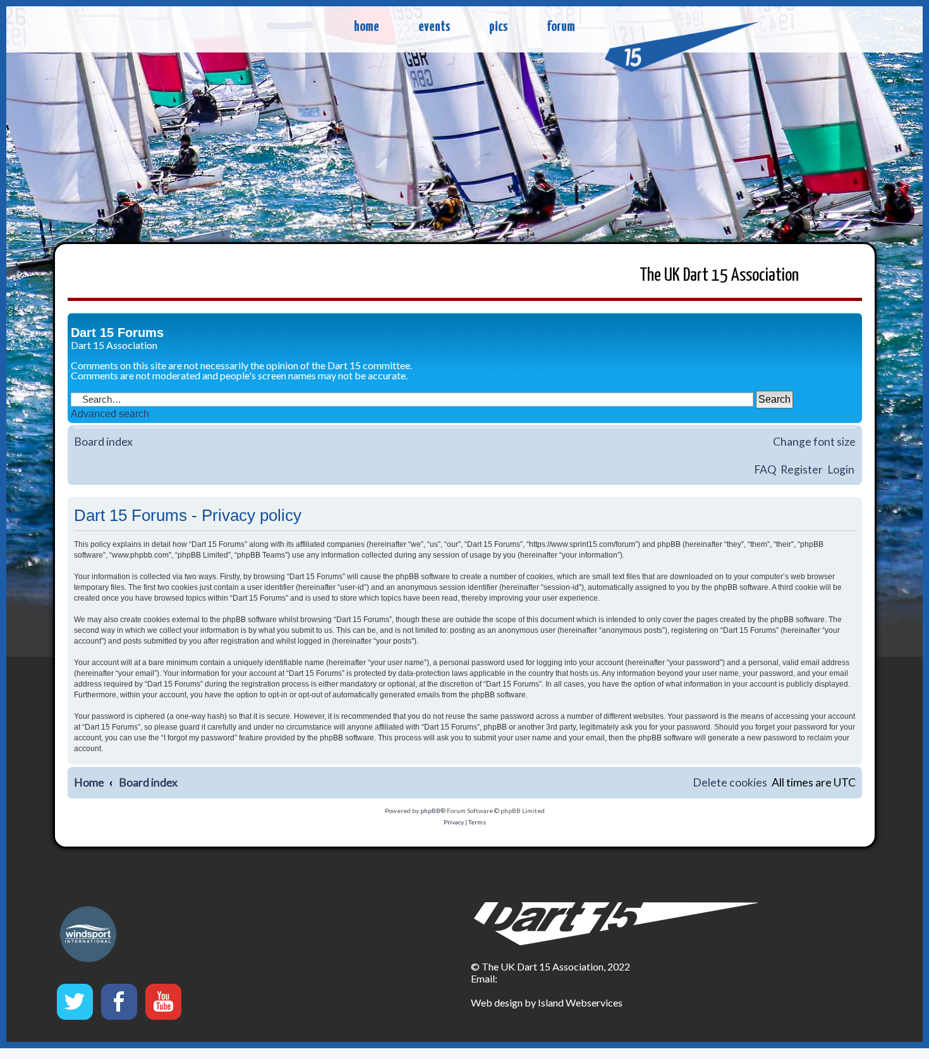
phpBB (430, 810)
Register (801, 469)
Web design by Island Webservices (546, 1002)
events (434, 27)
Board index (103, 441)
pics (498, 27)
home (366, 27)
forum (561, 27)
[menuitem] (730, 783)
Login (840, 469)
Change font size (814, 441)
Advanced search (110, 413)
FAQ (765, 469)
